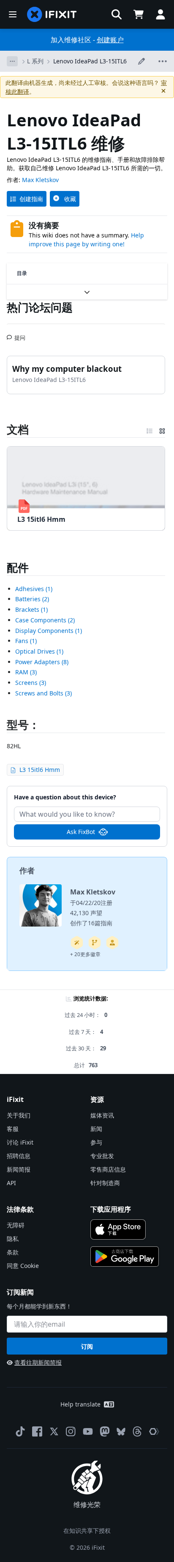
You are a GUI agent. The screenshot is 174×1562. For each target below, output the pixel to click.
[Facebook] (37, 1431)
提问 (19, 334)
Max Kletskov (40, 180)
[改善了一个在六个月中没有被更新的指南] (94, 942)
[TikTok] (20, 1431)
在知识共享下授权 (87, 1531)
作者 (27, 870)
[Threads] (137, 1431)
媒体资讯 (102, 1115)
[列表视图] (149, 429)
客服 (13, 1129)
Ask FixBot (81, 832)
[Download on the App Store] (118, 1229)
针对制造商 (105, 1183)
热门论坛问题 (40, 307)
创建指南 (31, 199)
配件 (18, 567)
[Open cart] (138, 14)
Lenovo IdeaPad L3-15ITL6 (90, 61)
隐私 (13, 1239)
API (11, 1183)
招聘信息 (18, 1156)
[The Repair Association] (154, 1431)
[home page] (52, 14)
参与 (96, 1142)
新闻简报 (18, 1169)
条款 (13, 1252)
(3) (26, 672)
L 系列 (35, 61)
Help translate (80, 1404)
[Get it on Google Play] (124, 1256)
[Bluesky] (121, 1431)
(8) (41, 662)
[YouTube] (88, 1431)
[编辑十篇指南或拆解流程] (112, 942)
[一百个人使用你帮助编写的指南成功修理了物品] (77, 942)
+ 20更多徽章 (85, 954)
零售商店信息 (108, 1169)
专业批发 (102, 1156)
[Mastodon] (105, 1431)
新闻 (96, 1129)
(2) (32, 599)
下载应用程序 (110, 1209)
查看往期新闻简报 (38, 1362)
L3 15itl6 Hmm (39, 770)
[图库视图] (162, 429)
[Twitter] (54, 1431)
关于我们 (18, 1115)
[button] (116, 14)
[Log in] (160, 14)
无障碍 (15, 1225)
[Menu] (12, 14)
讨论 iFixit (20, 1142)
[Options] (12, 61)
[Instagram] (71, 1431)
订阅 (87, 1346)
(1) (33, 589)
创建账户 (110, 39)
